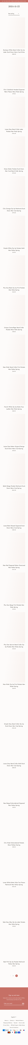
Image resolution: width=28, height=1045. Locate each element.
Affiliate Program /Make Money (18, 1025)
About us (6, 1020)
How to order (22, 1022)
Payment (15, 1022)
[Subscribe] (23, 1003)
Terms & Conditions (14, 1027)
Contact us (12, 1020)
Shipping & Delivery (7, 1022)
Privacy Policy (6, 1025)
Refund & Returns (19, 1020)
